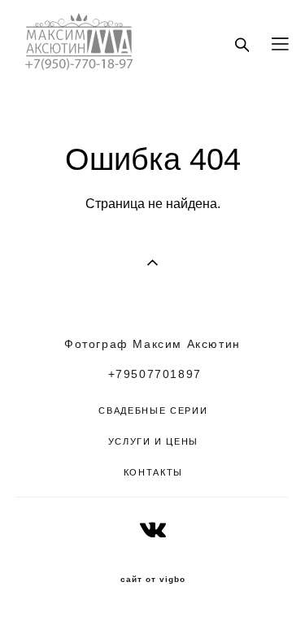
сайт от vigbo (152, 580)
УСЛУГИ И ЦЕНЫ (153, 441)
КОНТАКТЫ (153, 472)
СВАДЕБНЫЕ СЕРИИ (152, 410)
